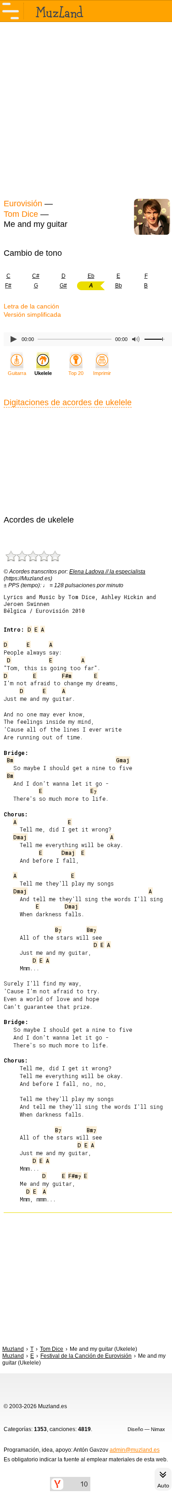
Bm (10, 760)
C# (35, 276)
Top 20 (75, 373)
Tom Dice (21, 214)
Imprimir (102, 373)
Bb (118, 285)
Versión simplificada (32, 314)
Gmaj (122, 760)
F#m (67, 675)
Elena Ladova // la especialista (107, 571)
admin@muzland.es (135, 1450)
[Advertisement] (86, 109)
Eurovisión (23, 203)
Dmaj (20, 837)
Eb (91, 276)
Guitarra (17, 373)
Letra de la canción (31, 306)
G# (63, 285)
